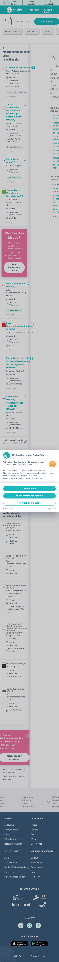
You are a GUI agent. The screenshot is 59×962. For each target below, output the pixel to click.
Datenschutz (8, 509)
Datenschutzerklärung (13, 478)
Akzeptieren (29, 488)
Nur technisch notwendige (29, 495)
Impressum (51, 509)
